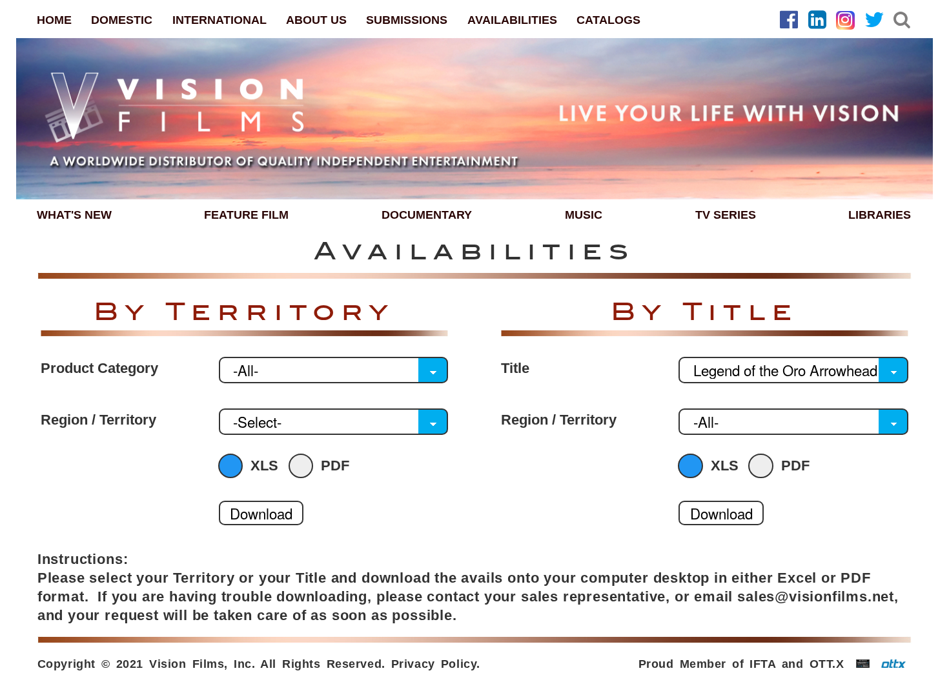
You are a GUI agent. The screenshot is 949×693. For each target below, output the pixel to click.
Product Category (99, 368)
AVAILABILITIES (512, 19)
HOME (54, 19)
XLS (264, 466)
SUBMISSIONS (406, 19)
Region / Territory (98, 420)
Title (515, 368)
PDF (335, 466)
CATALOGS (608, 19)
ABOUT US (316, 19)
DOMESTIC (121, 19)
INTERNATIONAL (219, 19)
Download (261, 513)
